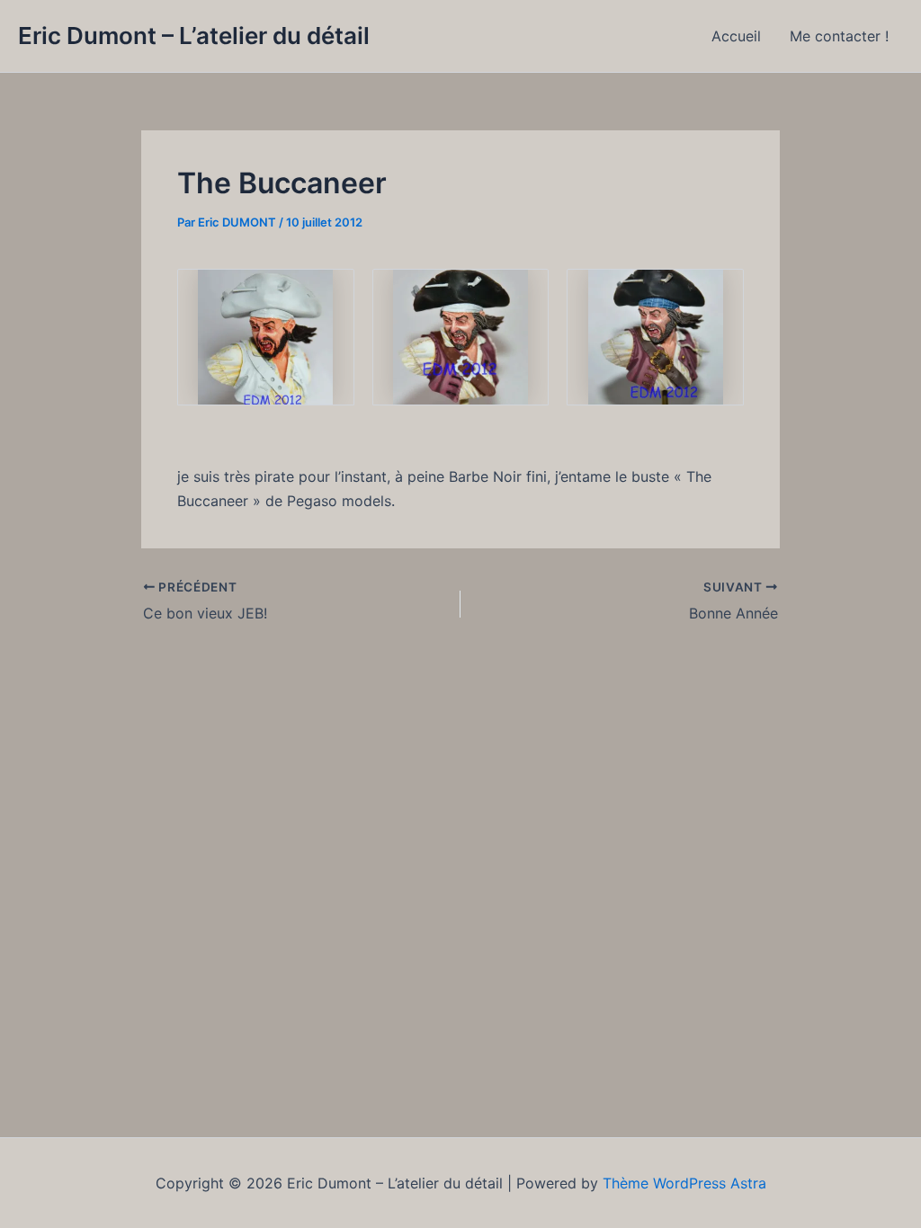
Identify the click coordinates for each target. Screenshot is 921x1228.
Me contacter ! (839, 36)
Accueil (736, 36)
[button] (265, 337)
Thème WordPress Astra (684, 1183)
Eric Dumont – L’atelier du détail (194, 35)
